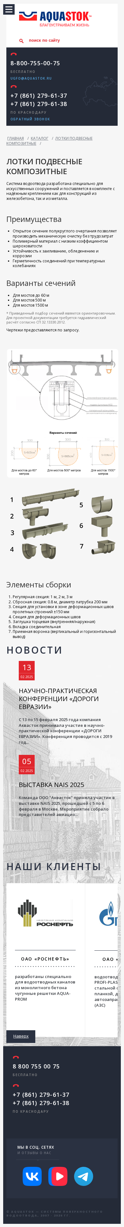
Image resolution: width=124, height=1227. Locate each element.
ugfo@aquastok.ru (31, 78)
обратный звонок (30, 119)
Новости (34, 650)
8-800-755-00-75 (35, 63)
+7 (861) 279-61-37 (38, 95)
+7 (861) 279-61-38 (38, 104)
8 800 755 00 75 (36, 1066)
